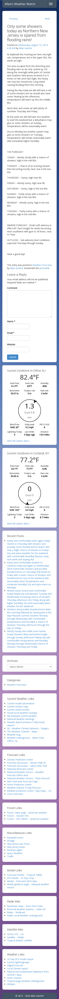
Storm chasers (14, 977)
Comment (12, 287)
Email (10, 332)
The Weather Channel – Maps (22, 731)
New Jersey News (16, 846)
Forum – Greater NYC (18, 815)
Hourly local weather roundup (22, 712)
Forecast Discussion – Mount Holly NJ (26, 762)
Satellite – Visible (15, 937)
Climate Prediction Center (20, 759)
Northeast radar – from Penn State (25, 906)
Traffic (10, 856)
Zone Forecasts (15, 793)
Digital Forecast (15, 965)
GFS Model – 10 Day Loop (20, 878)
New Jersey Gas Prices (18, 843)
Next (47, 18)
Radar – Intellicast (16, 912)
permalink (44, 268)
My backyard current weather (22, 715)
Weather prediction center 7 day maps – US (29, 790)
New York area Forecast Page (22, 781)
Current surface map (17, 706)
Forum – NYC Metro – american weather (28, 818)
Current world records (18, 709)
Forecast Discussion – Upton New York (27, 765)
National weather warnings (20, 719)
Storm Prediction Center (19, 784)
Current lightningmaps (18, 962)
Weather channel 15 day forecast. (24, 787)
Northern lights (14, 850)
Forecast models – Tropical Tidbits (24, 874)
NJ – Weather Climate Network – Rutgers (28, 728)
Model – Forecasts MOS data (22, 881)
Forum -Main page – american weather (27, 812)
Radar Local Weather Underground (24, 915)
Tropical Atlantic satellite (19, 940)
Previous (13, 18)
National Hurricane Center (20, 768)
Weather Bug (13, 734)
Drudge (11, 840)
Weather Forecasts (42, 265)
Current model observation (20, 703)
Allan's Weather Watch (20, 4)
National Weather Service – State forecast (28, 778)
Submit (12, 357)
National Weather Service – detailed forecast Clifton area (25, 774)
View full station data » (18, 440)
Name (11, 321)
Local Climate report (17, 968)
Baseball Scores (15, 837)
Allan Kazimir (25, 48)
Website (11, 344)
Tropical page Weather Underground (25, 980)
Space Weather (14, 853)
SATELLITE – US (15, 934)
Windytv (11, 984)
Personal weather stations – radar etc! (26, 909)
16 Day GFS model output (20, 959)
